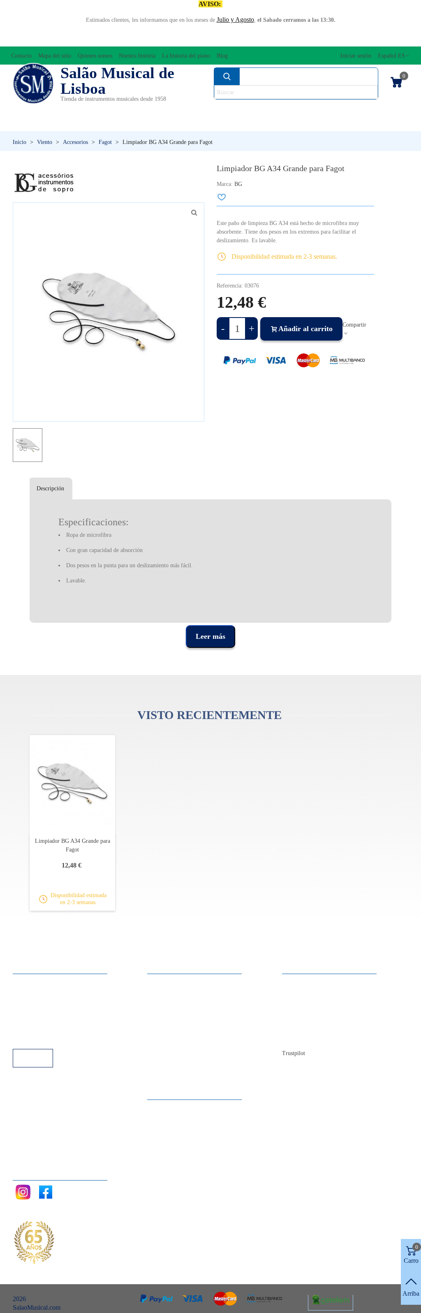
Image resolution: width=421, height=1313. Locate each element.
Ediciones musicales (367, 109)
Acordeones (87, 109)
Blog (296, 1037)
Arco (215, 109)
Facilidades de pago (46, 1037)
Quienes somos (310, 1004)
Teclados (356, 123)
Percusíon (159, 123)
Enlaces (31, 993)
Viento (289, 123)
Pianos (227, 123)
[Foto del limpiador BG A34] (194, 212)
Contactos (303, 982)
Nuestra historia (310, 1015)
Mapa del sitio (308, 993)
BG (238, 184)
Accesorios (34, 109)
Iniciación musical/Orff (59, 123)
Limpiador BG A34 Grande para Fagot (72, 845)
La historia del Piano (317, 1026)
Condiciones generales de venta (62, 1015)
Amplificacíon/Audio (158, 109)
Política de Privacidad (49, 1004)
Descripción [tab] (50, 488)
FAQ (27, 982)
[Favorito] (222, 197)
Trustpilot (293, 1053)
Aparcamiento (39, 1026)
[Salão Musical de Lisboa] (33, 83)
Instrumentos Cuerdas (277, 109)
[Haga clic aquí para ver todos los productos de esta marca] (44, 182)
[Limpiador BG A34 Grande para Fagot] (72, 784)
